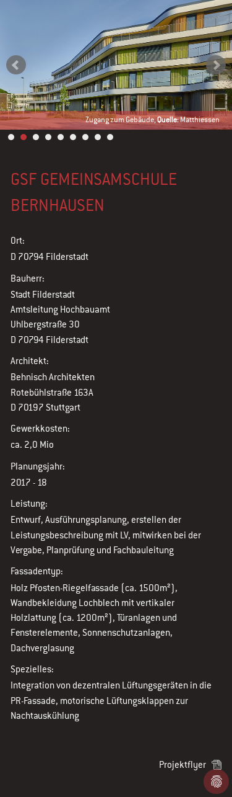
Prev (16, 65)
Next (216, 65)
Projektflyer (182, 764)
